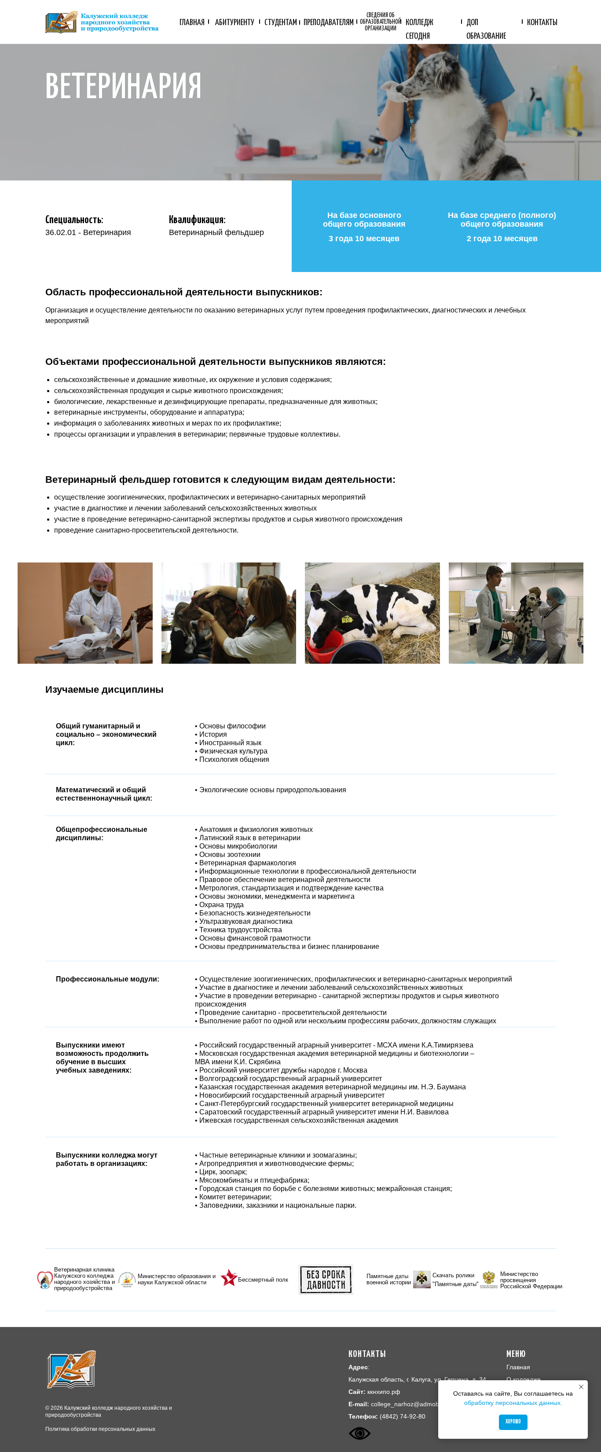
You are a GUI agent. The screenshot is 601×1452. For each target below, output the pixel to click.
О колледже (523, 1379)
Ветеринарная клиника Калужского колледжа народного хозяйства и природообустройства (84, 1278)
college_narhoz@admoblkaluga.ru (418, 1404)
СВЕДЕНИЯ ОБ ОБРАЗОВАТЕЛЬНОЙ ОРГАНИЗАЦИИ (380, 22)
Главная (518, 1367)
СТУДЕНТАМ (280, 22)
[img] (45, 1280)
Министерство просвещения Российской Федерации (531, 1280)
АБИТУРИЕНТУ (234, 22)
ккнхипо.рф (383, 1391)
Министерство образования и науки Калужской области (177, 1279)
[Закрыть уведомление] (581, 1386)
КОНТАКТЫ (542, 22)
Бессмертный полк (263, 1279)
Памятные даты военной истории (388, 1279)
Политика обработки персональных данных (100, 1429)
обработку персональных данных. (513, 1402)
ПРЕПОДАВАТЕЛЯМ (329, 22)
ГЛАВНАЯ (192, 22)
